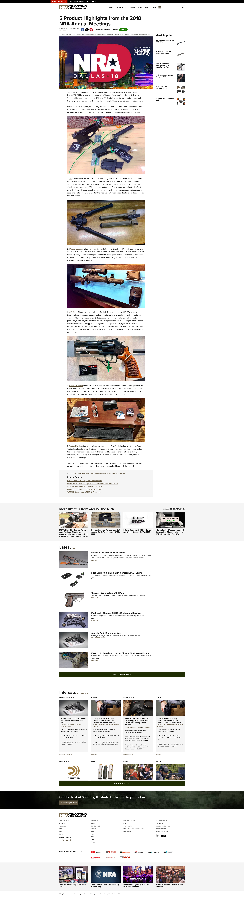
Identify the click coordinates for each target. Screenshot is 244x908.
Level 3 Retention (107, 724)
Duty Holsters (97, 724)
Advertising (62, 823)
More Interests (81, 693)
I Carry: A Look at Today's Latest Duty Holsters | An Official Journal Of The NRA (105, 720)
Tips (96, 560)
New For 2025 (122, 7)
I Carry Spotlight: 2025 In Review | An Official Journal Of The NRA (137, 531)
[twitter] (87, 29)
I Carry (94, 697)
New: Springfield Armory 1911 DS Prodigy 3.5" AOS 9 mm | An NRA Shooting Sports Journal (137, 721)
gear (88, 474)
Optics (97, 580)
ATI (70, 178)
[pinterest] (91, 29)
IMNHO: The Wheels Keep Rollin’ (108, 552)
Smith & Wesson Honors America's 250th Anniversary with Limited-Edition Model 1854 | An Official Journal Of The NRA (137, 739)
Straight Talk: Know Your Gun (106, 633)
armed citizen (74, 724)
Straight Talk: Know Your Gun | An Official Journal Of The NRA (74, 720)
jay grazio (118, 474)
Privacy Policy (62, 894)
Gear (140, 7)
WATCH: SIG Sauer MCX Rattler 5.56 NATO (85, 486)
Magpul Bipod (75, 248)
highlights (104, 474)
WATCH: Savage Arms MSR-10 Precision (84, 492)
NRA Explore (127, 831)
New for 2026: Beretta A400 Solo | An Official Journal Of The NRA (136, 731)
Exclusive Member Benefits (164, 826)
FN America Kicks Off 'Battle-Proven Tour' (84, 489)
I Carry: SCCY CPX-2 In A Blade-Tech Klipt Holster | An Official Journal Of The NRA (105, 743)
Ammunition (64, 761)
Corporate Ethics (83, 894)
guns (92, 474)
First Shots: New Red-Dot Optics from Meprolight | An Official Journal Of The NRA (169, 738)
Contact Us (62, 826)
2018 (123, 474)
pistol (139, 727)
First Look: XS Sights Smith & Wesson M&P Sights (116, 573)
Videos (147, 7)
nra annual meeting (80, 474)
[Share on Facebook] (83, 29)
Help (60, 831)
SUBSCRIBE (69, 803)
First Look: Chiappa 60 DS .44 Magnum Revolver (116, 613)
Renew (76, 2)
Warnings (92, 894)
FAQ (60, 829)
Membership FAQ (161, 829)
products (98, 474)
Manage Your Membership (163, 831)
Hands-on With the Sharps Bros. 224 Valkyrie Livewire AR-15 (92, 483)
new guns (112, 474)
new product (146, 727)
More (73, 548)
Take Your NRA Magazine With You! (72, 885)
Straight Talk (65, 724)
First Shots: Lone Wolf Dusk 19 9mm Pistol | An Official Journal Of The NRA (170, 745)
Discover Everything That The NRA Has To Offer (136, 885)
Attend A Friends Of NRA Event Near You (169, 885)
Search (61, 834)
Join (71, 2)
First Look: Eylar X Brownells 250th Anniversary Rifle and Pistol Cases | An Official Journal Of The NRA (137, 747)
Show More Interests (132, 784)
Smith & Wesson (76, 385)
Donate (81, 2)
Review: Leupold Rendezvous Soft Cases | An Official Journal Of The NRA (105, 532)
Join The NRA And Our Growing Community (105, 885)
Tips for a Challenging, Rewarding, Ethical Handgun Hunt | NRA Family (74, 731)
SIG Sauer (73, 312)
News (111, 7)
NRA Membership (161, 823)
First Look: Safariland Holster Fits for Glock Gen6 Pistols (120, 653)
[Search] (183, 7)
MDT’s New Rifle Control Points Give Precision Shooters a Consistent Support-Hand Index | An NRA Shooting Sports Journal (73, 533)
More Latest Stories (129, 674)
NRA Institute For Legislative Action (133, 829)
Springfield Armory (131, 727)
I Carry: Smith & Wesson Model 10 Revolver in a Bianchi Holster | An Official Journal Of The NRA (170, 532)
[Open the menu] (160, 7)
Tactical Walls (75, 446)
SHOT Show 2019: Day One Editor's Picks (84, 480)
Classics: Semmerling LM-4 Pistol (108, 593)
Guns (132, 7)
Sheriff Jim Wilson (100, 638)
